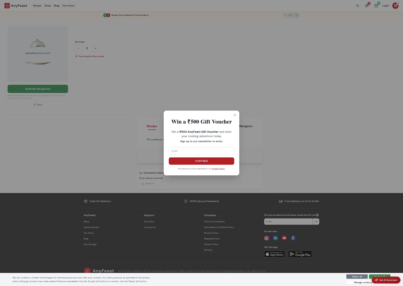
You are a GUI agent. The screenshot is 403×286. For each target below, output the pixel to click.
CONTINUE (201, 161)
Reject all (357, 276)
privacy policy (218, 168)
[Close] (235, 115)
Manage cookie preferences (368, 282)
